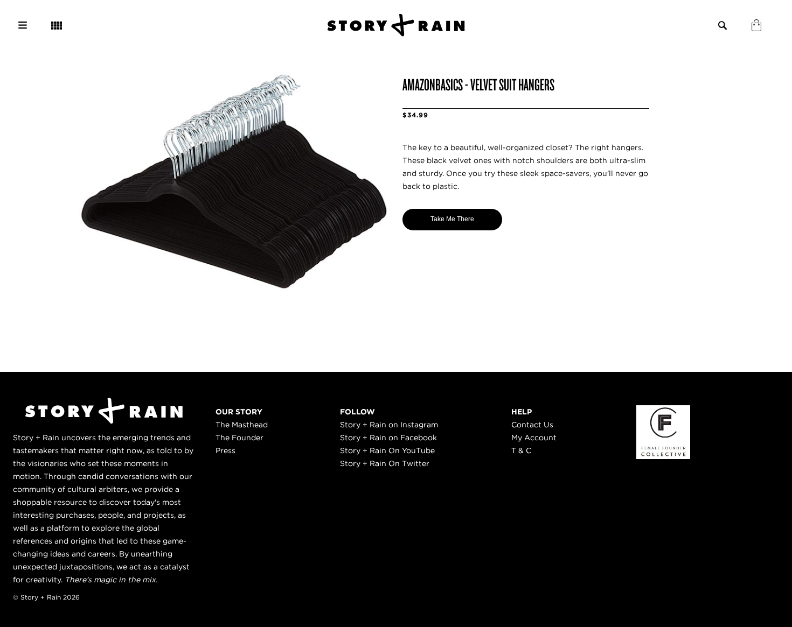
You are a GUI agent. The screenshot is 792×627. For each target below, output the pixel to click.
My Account (534, 437)
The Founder (239, 437)
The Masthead (242, 424)
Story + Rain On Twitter (384, 463)
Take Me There (452, 219)
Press (225, 450)
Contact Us (532, 424)
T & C (521, 450)
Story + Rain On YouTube (387, 450)
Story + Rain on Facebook (388, 437)
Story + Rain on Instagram (389, 424)
